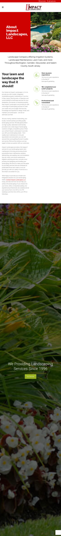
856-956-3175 (52, 1)
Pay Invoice (43, 1)
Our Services (30, 376)
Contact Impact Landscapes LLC (16, 179)
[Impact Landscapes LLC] (34, 7)
